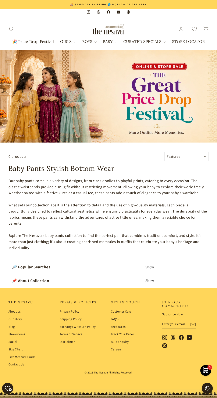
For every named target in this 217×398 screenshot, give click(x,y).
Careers (116, 349)
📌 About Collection (83, 281)
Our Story (15, 319)
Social (12, 342)
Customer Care (121, 311)
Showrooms (16, 334)
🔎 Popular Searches (83, 267)
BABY (108, 41)
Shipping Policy (71, 319)
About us (14, 311)
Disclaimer (67, 342)
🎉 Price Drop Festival (33, 41)
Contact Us (16, 364)
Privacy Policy (69, 311)
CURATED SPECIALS (143, 41)
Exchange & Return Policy (78, 327)
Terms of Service (71, 334)
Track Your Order (122, 334)
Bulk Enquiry (120, 342)
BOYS (87, 41)
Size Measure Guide (21, 357)
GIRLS (66, 41)
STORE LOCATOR (188, 41)
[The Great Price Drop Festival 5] (108, 96)
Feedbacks (118, 327)
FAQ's (114, 319)
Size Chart (15, 349)
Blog (11, 327)
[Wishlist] (194, 29)
